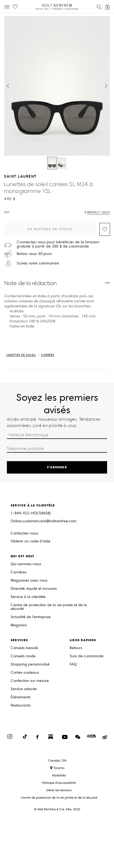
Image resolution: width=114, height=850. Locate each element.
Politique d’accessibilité (59, 783)
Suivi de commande (86, 656)
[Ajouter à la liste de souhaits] (104, 229)
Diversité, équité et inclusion (34, 589)
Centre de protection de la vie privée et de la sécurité (49, 607)
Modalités (59, 775)
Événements (20, 697)
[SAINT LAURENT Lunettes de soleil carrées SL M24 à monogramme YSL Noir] (52, 163)
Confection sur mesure (30, 681)
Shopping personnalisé (30, 665)
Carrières (19, 572)
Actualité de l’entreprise (31, 617)
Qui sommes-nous (26, 564)
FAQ (73, 665)
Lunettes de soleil (21, 355)
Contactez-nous (24, 533)
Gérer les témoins (59, 790)
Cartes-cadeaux (25, 673)
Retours (76, 648)
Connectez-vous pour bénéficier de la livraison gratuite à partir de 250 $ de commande (58, 244)
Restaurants (20, 706)
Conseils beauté (24, 648)
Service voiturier (24, 689)
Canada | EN (57, 760)
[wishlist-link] (15, 7)
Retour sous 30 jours (34, 254)
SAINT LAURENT (20, 176)
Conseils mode (23, 656)
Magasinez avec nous (29, 581)
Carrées (47, 355)
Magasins (19, 625)
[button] (8, 86)
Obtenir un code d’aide (30, 541)
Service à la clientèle (28, 597)
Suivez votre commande (38, 263)
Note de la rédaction (30, 283)
